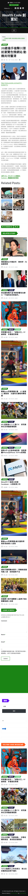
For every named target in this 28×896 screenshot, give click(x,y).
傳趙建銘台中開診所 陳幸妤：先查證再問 (14, 263)
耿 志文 (5, 455)
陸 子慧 (5, 337)
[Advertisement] (14, 679)
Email (3, 642)
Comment (4, 621)
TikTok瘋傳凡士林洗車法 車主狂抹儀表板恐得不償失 (14, 869)
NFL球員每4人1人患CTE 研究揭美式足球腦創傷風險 (13, 425)
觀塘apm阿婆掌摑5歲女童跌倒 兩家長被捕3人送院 (13, 542)
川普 (17, 226)
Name (3, 634)
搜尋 (5, 701)
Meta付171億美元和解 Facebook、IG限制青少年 (11, 483)
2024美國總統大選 (8, 226)
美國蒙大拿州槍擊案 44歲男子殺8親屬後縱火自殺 (14, 600)
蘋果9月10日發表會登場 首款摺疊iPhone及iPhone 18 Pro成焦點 (13, 451)
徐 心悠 (5, 267)
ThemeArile (23, 893)
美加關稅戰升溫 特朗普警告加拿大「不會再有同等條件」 (13, 293)
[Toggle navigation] (14, 30)
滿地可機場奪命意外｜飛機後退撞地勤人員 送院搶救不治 (14, 570)
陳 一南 (5, 60)
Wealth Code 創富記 (14, 17)
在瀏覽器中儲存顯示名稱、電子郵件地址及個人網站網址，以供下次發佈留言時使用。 (13, 652)
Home (4, 36)
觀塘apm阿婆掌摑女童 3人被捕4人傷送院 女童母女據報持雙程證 (13, 393)
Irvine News (14, 893)
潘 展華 (5, 487)
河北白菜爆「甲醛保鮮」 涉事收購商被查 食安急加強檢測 (13, 838)
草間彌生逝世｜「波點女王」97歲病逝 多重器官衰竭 (13, 333)
